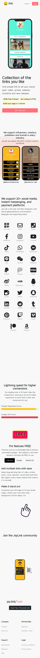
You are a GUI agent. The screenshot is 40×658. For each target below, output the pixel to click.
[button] (8, 3)
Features (4, 649)
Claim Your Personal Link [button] (20, 608)
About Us (4, 631)
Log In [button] (35, 4)
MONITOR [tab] (30, 460)
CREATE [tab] (9, 460)
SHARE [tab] (19, 460)
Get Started (5, 645)
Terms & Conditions (28, 645)
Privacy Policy (26, 649)
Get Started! (20, 110)
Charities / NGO (26, 631)
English (27, 3)
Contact (4, 627)
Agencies (24, 627)
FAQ (2, 653)
